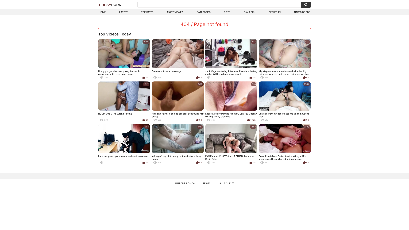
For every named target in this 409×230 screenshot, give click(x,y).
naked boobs (302, 12)
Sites (227, 12)
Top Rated (147, 12)
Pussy (110, 5)
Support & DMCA (185, 183)
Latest (123, 12)
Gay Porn (249, 12)
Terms (206, 183)
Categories (204, 12)
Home (102, 12)
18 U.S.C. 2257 (226, 183)
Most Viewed (175, 12)
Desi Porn (275, 12)
